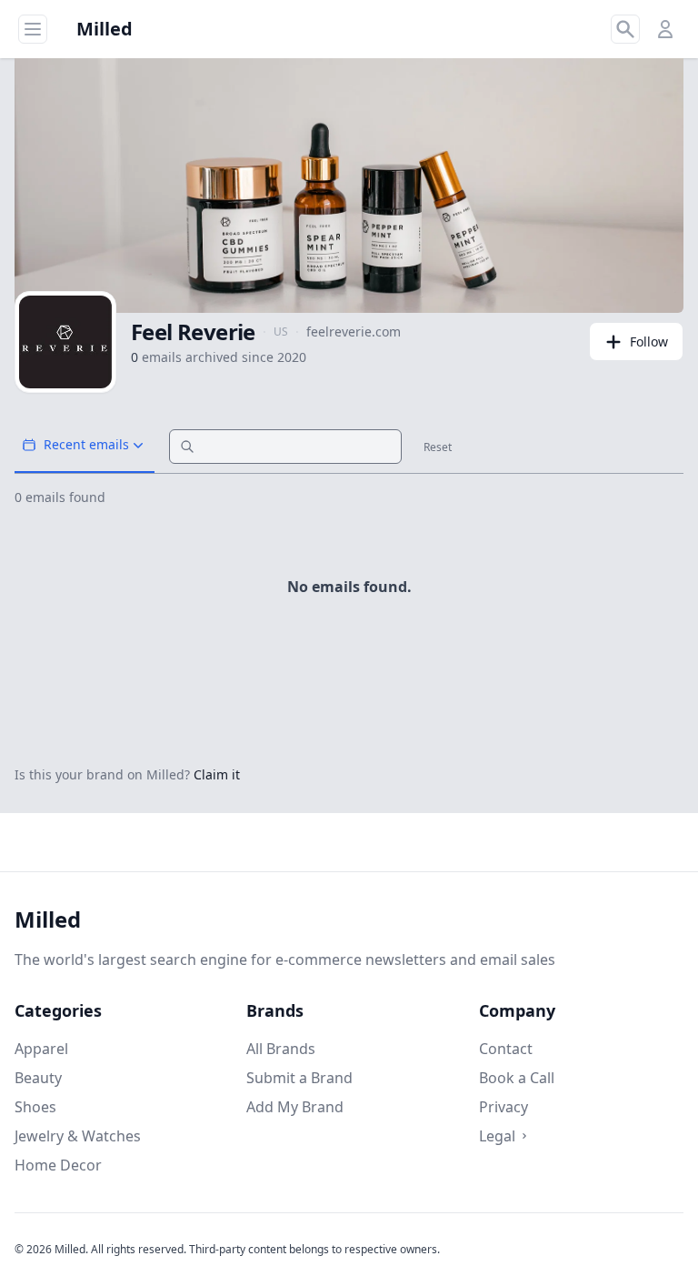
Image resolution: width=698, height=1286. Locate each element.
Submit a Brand (299, 1078)
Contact (506, 1049)
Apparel (41, 1049)
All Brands (280, 1049)
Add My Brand (295, 1107)
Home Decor (58, 1165)
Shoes (35, 1107)
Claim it (217, 774)
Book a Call (516, 1078)
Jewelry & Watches (78, 1136)
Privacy (503, 1107)
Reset (438, 447)
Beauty (38, 1078)
